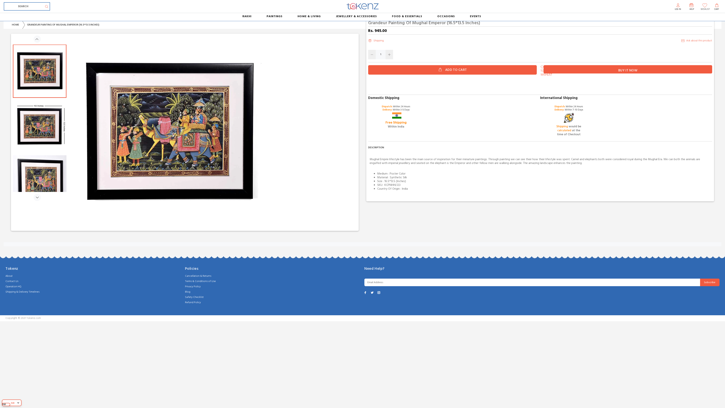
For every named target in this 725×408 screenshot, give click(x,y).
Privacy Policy (193, 286)
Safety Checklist (194, 297)
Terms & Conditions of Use (200, 281)
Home (15, 25)
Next (37, 197)
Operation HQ (13, 286)
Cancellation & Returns (198, 276)
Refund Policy (193, 302)
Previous (37, 39)
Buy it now (627, 70)
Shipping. (378, 41)
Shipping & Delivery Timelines (22, 292)
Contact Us (11, 281)
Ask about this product (699, 41)
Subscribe (710, 282)
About (9, 276)
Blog (187, 292)
